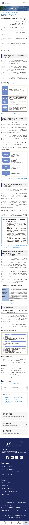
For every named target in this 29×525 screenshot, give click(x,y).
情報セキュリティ (6, 483)
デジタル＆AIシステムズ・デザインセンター (13, 472)
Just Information (5, 50)
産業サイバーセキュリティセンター (11, 469)
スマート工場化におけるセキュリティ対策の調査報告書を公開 (13, 33)
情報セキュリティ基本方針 (7, 507)
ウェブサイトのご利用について (8, 502)
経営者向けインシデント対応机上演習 (10, 383)
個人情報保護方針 (22, 502)
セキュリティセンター (7, 466)
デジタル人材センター (7, 475)
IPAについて (10, 12)
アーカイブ (21, 510)
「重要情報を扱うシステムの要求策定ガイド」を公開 (13, 28)
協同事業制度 (4, 510)
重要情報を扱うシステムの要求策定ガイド (11, 113)
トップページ (4, 12)
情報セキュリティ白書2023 (7, 303)
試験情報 (4, 486)
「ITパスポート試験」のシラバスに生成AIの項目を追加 (13, 39)
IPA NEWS (16, 12)
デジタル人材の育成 (7, 488)
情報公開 (18, 507)
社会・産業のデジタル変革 (8, 491)
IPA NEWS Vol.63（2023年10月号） (8, 14)
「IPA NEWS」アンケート (10, 399)
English (25, 3)
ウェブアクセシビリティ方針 (7, 505)
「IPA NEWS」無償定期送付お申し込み (13, 397)
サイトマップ (13, 510)
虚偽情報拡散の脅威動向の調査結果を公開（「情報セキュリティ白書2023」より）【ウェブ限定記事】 (13, 45)
